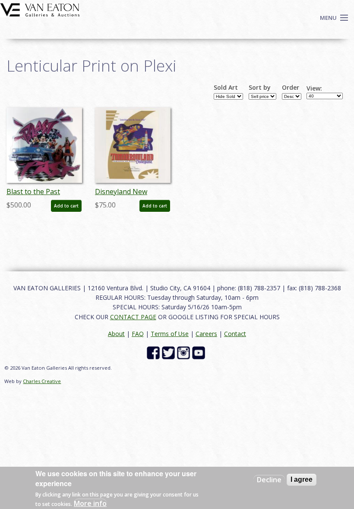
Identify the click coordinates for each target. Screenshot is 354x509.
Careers (206, 334)
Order (290, 88)
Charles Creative (42, 381)
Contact (235, 334)
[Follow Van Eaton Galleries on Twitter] (169, 352)
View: (314, 88)
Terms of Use (170, 334)
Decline (269, 479)
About (116, 334)
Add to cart (66, 206)
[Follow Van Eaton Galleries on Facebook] (154, 352)
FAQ (138, 334)
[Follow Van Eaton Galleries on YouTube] (199, 352)
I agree (302, 479)
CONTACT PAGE (133, 317)
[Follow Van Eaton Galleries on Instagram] (184, 352)
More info (90, 503)
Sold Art (226, 88)
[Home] (40, 9)
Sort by (260, 88)
